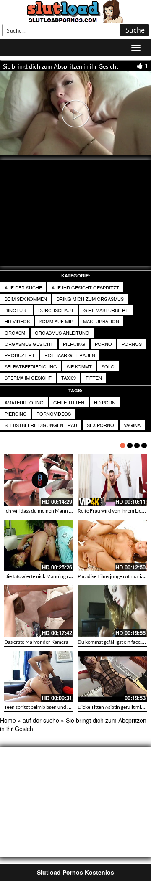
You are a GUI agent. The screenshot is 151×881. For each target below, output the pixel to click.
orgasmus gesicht (29, 343)
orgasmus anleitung (62, 332)
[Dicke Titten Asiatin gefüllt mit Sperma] (112, 677)
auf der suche (23, 287)
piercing (74, 343)
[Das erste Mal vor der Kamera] (38, 611)
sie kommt (79, 366)
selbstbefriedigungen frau (41, 424)
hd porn (104, 402)
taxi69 (68, 377)
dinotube (17, 310)
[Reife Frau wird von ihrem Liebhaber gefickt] (112, 480)
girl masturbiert (105, 310)
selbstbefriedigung (31, 366)
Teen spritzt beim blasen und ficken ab (45, 707)
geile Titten (68, 402)
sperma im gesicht (28, 377)
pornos (132, 343)
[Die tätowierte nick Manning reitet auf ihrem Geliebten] (38, 545)
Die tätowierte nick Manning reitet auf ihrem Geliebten (63, 576)
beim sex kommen (26, 298)
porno (103, 343)
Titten (94, 377)
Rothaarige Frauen (69, 355)
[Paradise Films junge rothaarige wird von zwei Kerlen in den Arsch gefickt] (112, 545)
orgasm (15, 332)
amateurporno (24, 402)
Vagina (132, 424)
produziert (20, 355)
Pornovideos (53, 413)
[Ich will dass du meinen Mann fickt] (38, 480)
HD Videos (17, 321)
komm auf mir (56, 321)
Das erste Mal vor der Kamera (36, 642)
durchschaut (56, 310)
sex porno (100, 424)
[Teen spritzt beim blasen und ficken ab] (38, 677)
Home (8, 720)
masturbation (101, 321)
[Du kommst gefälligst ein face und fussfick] (112, 611)
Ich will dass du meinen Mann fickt (41, 511)
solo (108, 366)
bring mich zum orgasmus (90, 298)
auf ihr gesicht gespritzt (85, 287)
